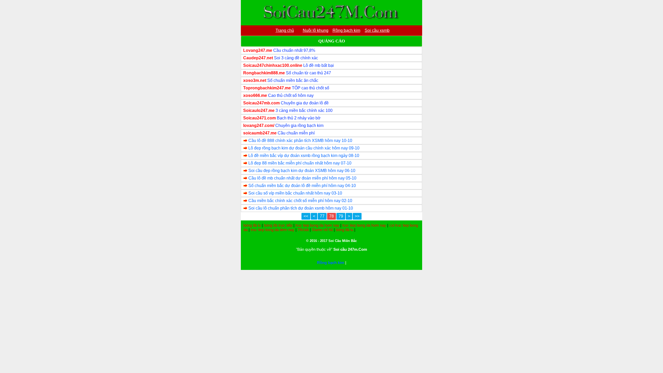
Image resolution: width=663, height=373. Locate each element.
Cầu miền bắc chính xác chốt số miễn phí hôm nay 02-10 (300, 200)
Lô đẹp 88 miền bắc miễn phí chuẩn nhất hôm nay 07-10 (299, 163)
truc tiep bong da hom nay (317, 225)
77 (322, 216)
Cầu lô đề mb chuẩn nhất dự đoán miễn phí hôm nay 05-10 (302, 178)
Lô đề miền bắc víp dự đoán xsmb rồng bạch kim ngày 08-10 (303, 155)
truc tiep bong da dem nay (272, 229)
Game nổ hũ (322, 229)
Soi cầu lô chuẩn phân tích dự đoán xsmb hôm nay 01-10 (300, 208)
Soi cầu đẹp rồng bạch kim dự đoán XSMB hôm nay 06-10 (301, 170)
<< (306, 216)
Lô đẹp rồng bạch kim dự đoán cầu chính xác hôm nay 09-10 (303, 148)
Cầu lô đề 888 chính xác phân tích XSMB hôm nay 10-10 (300, 140)
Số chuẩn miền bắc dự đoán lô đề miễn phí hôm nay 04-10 (302, 185)
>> (357, 216)
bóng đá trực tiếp (278, 225)
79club (303, 229)
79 (340, 216)
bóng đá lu (252, 225)
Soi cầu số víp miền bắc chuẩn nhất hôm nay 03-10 (295, 193)
